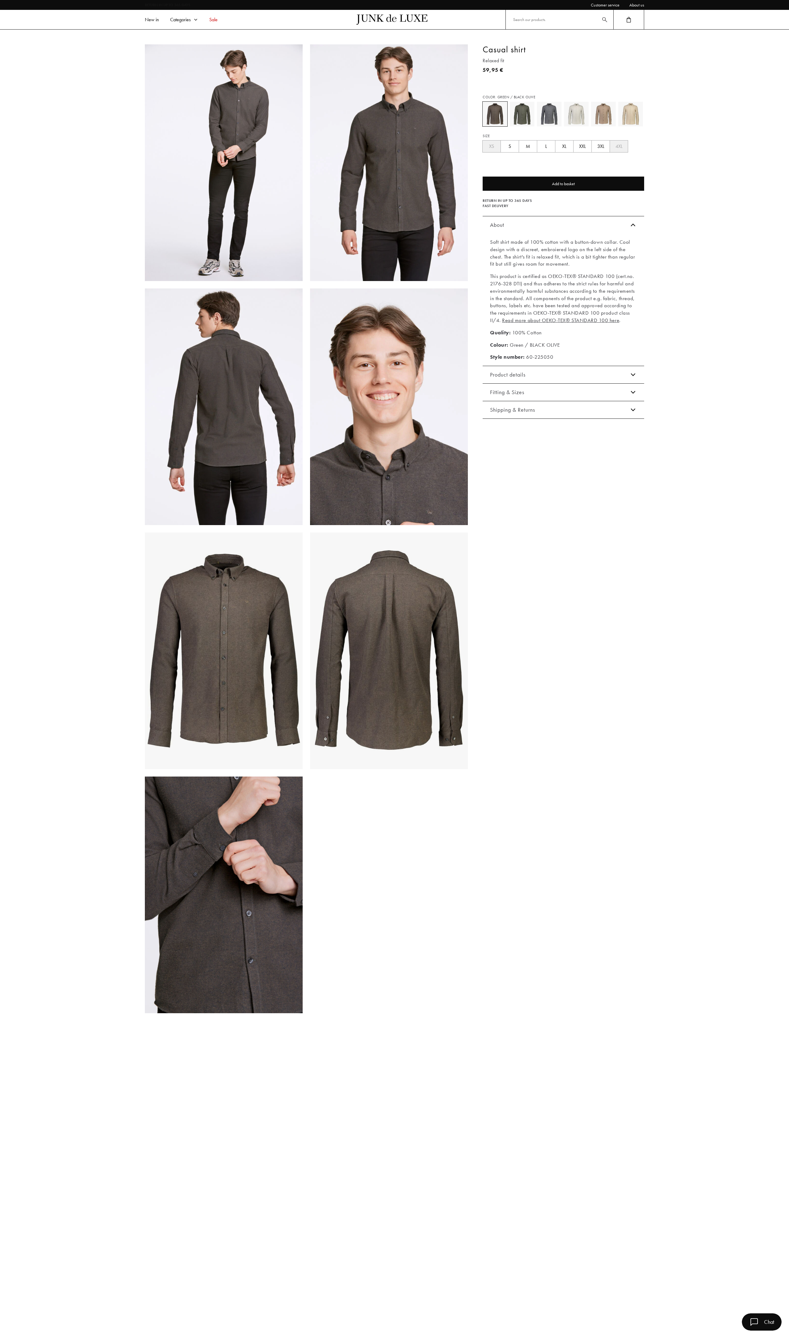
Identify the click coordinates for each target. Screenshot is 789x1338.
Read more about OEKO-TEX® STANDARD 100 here (560, 320)
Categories (180, 19)
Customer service (605, 5)
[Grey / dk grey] (549, 114)
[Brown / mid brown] (603, 114)
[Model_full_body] (224, 162)
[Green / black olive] (495, 114)
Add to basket (563, 183)
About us (636, 5)
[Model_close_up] (389, 406)
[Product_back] (389, 650)
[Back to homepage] (392, 19)
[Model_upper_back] (224, 406)
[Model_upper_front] (389, 162)
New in (152, 19)
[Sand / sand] (630, 114)
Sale (213, 19)
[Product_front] (224, 650)
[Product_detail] (224, 895)
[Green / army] (522, 114)
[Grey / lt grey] (576, 114)
